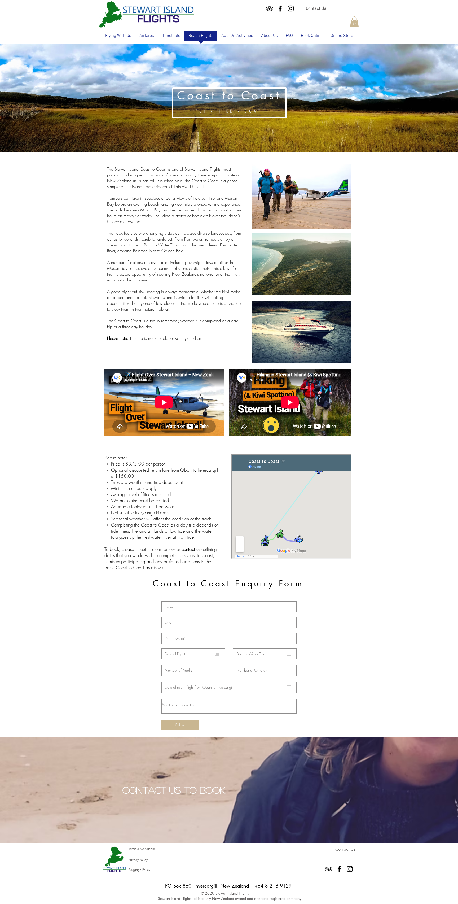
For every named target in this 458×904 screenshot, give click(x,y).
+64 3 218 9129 (273, 886)
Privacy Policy (138, 860)
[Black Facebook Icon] (280, 8)
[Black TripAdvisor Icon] (270, 8)
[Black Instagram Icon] (291, 8)
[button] (354, 21)
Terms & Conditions (142, 848)
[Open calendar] (217, 654)
